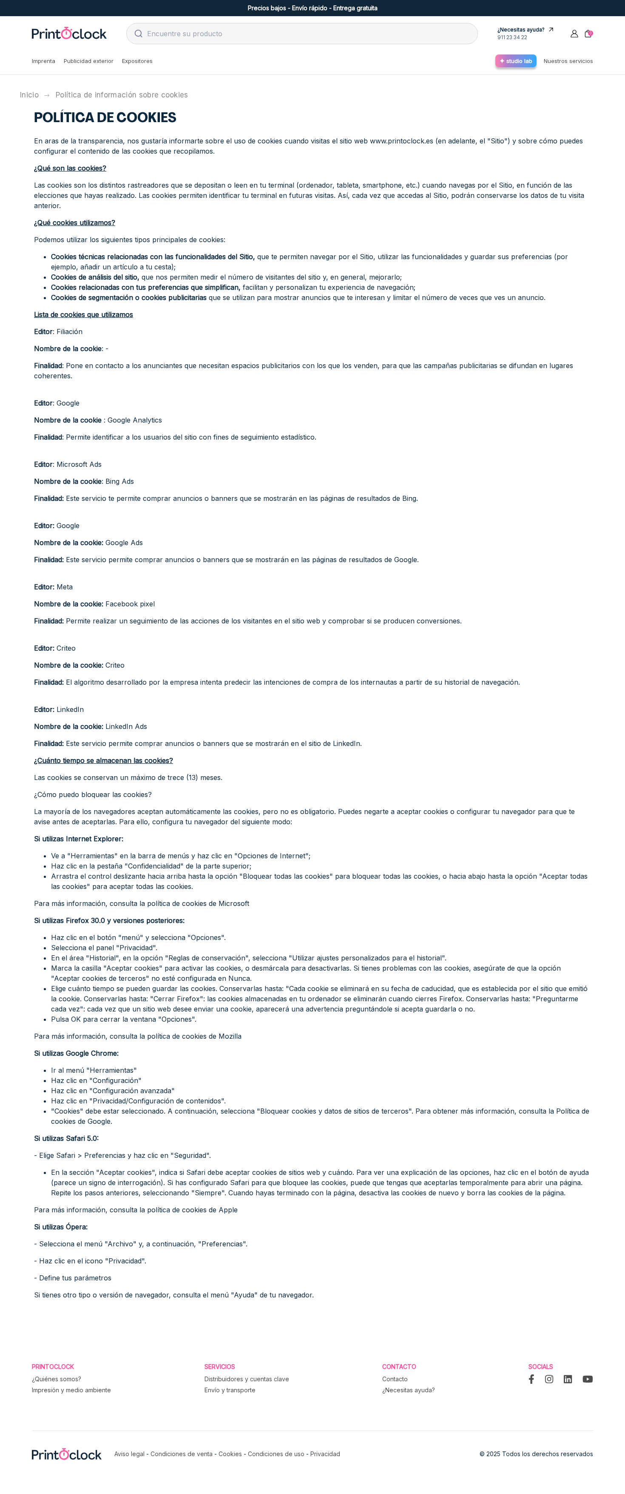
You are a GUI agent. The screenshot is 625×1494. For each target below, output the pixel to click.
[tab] (43, 61)
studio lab (519, 60)
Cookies (230, 1453)
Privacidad (325, 1453)
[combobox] (302, 33)
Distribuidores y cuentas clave (247, 1379)
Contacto (395, 1379)
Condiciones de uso (276, 1453)
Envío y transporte (230, 1390)
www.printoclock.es (401, 141)
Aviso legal (129, 1453)
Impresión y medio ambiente (71, 1390)
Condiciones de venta (182, 1453)
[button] (574, 33)
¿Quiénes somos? (56, 1379)
